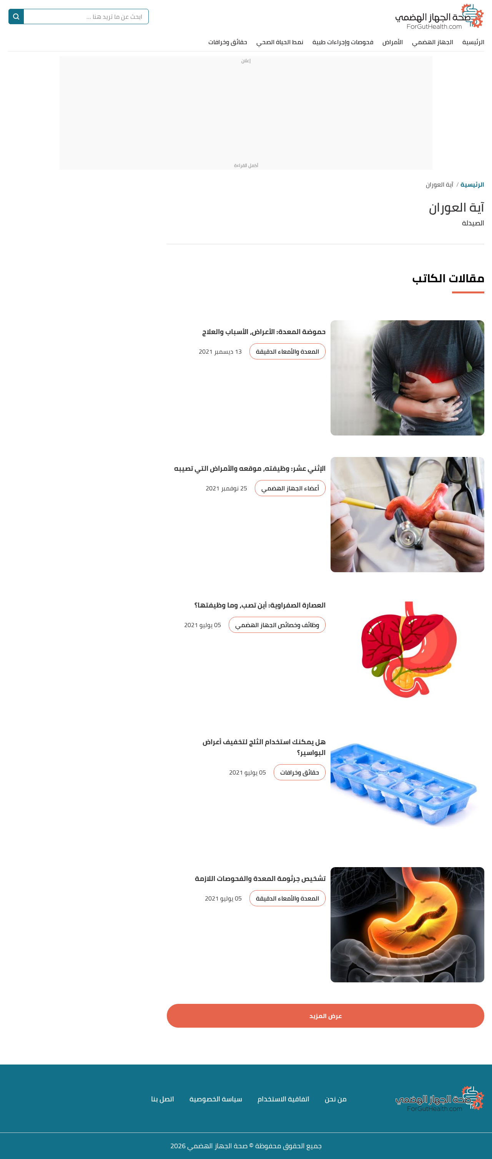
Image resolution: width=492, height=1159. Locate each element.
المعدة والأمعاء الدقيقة (287, 351)
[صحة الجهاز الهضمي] (439, 16)
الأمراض (392, 42)
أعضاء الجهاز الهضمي (290, 488)
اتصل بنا (162, 1099)
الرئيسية (473, 42)
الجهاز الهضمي (432, 42)
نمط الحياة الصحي (279, 42)
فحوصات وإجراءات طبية (342, 42)
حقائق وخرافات (227, 42)
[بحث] (16, 16)
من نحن (336, 1099)
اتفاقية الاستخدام (283, 1099)
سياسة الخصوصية (215, 1099)
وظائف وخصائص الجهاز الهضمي (277, 625)
